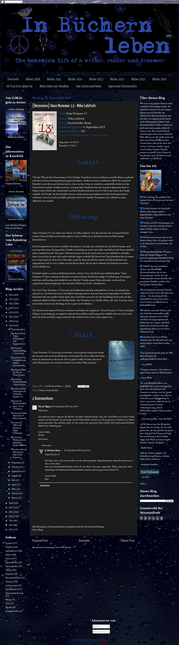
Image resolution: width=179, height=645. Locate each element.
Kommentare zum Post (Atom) (57, 547)
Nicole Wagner (45, 406)
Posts (96, 626)
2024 (11, 303)
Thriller (8, 547)
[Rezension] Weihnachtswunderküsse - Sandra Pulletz (18, 441)
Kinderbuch (10, 589)
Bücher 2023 (96, 79)
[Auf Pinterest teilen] (88, 386)
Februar (15, 493)
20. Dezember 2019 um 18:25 (65, 406)
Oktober (16, 467)
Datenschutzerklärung (94, 526)
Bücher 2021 (138, 79)
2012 (11, 529)
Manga (8, 599)
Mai (14, 480)
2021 (11, 316)
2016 (11, 511)
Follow (143, 483)
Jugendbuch (11, 550)
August (15, 475)
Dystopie (9, 581)
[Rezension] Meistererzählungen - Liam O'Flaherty (18, 404)
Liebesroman (11, 585)
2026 (11, 294)
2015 (11, 516)
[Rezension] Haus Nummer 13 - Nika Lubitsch (19, 416)
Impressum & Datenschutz (122, 86)
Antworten (43, 439)
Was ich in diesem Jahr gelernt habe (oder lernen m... (19, 453)
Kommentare (100, 631)
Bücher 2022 (117, 79)
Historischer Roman (14, 593)
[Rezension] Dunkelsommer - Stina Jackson (19, 382)
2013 (11, 525)
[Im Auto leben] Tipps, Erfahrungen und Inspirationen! (18, 338)
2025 (11, 299)
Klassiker (9, 573)
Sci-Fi (8, 603)
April (14, 484)
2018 (11, 503)
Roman (8, 543)
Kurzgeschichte (12, 611)
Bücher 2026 (33, 79)
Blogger (104, 639)
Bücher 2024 (75, 79)
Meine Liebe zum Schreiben (54, 86)
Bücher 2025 (54, 79)
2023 (11, 308)
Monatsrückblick (13, 577)
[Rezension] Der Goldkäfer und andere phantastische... (18, 361)
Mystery (8, 607)
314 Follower (150, 472)
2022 (11, 312)
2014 (11, 520)
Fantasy (8, 570)
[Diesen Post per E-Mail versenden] (79, 386)
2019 (11, 325)
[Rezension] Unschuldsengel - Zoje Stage (19, 351)
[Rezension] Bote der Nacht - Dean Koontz (18, 372)
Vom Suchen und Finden (88, 86)
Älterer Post (127, 540)
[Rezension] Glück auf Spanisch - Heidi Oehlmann (17, 427)
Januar (15, 497)
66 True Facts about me (20, 86)
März (14, 489)
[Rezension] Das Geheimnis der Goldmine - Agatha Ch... (18, 392)
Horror (8, 558)
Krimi (42, 390)
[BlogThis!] (81, 386)
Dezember (16, 329)
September (17, 471)
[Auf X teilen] (83, 386)
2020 (11, 321)
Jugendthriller (11, 562)
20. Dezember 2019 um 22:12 (77, 450)
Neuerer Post (40, 540)
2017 (11, 507)
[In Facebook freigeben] (86, 386)
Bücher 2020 (159, 79)
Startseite (13, 79)
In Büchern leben (52, 450)
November (17, 462)
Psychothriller (52, 390)
